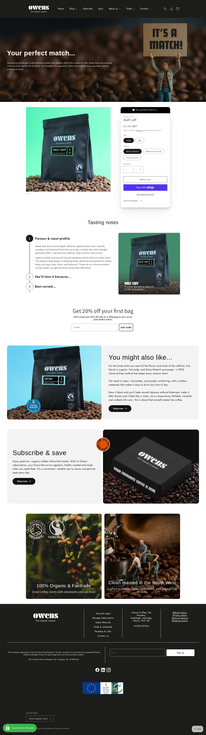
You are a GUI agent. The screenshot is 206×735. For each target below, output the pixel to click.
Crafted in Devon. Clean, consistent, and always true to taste (142, 590)
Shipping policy (180, 620)
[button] (165, 9)
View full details (130, 200)
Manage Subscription (103, 618)
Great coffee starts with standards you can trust (63, 591)
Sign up (180, 652)
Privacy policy (180, 615)
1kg (139, 140)
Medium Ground (153, 151)
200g (128, 140)
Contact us (103, 635)
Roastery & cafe (103, 631)
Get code (126, 327)
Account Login (103, 613)
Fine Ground (132, 157)
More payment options (145, 194)
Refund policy (180, 612)
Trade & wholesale (103, 626)
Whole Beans (132, 151)
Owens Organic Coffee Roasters (43, 729)
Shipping (139, 130)
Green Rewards (103, 622)
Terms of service (180, 618)
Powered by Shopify (62, 729)
